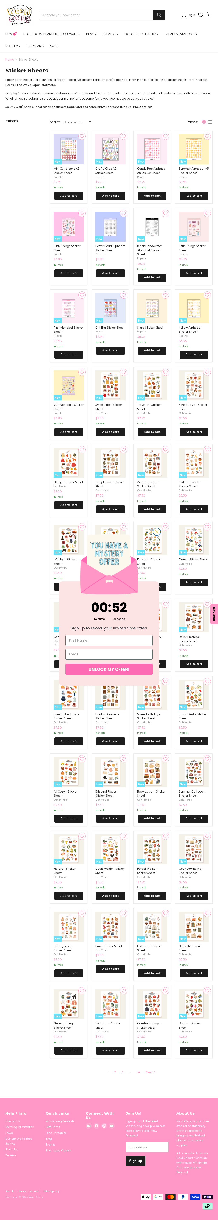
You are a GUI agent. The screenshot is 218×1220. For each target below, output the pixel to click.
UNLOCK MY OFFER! (109, 669)
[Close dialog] (157, 532)
